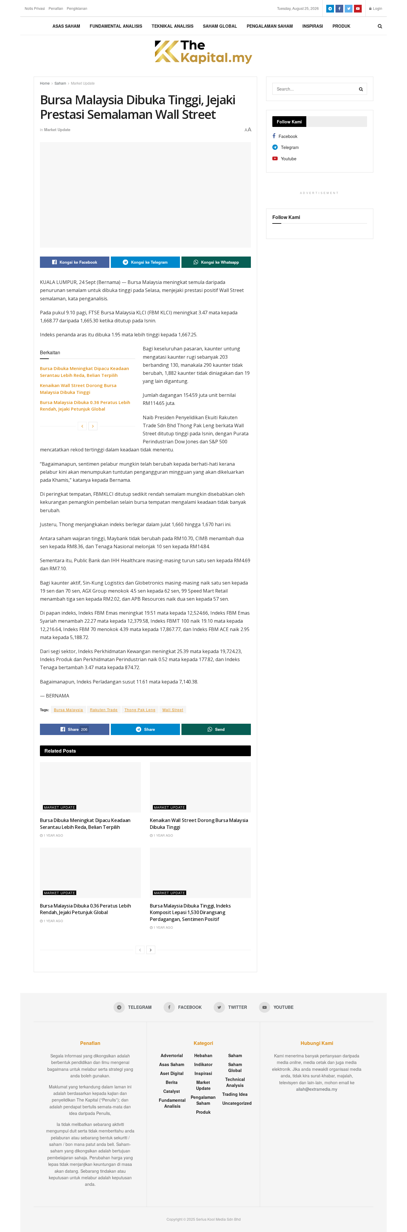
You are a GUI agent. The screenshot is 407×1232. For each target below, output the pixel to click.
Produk (341, 26)
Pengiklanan (77, 8)
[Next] (92, 426)
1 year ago (53, 835)
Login (377, 8)
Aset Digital (172, 1073)
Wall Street (172, 709)
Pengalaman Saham (270, 26)
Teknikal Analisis (172, 26)
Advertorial (172, 1055)
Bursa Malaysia (68, 709)
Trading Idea (235, 1094)
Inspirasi (312, 26)
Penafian (56, 8)
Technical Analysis (235, 1082)
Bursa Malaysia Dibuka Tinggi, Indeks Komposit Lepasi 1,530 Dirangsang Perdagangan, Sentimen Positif (190, 912)
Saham (60, 83)
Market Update (83, 83)
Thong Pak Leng (140, 709)
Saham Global (220, 26)
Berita (172, 1082)
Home (45, 83)
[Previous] (82, 426)
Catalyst (171, 1091)
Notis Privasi (35, 8)
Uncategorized (237, 1103)
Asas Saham (66, 26)
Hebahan (203, 1055)
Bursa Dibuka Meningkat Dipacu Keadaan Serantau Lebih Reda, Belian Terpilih (85, 823)
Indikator (203, 1064)
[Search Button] (361, 89)
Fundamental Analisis (116, 26)
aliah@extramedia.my (316, 1089)
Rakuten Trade (104, 709)
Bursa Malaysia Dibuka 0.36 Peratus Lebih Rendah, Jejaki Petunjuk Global (85, 909)
